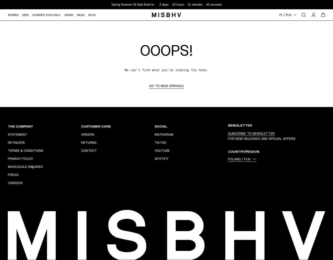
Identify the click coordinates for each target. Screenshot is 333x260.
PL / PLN (285, 15)
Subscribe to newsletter (251, 133)
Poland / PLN (239, 159)
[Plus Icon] (71, 126)
